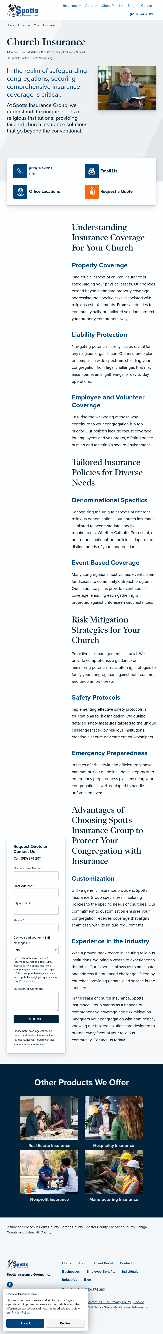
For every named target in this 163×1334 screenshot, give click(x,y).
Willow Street (29, 58)
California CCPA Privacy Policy (108, 1302)
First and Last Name (28, 868)
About (82, 1263)
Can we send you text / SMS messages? (32, 940)
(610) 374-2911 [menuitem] (141, 14)
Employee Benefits (101, 1271)
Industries (69, 1280)
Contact (126, 1263)
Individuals (130, 1271)
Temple (16, 58)
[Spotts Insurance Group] (23, 9)
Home (10, 25)
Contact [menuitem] (147, 6)
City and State (24, 903)
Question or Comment (29, 989)
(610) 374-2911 (95, 1290)
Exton (23, 52)
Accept (25, 1323)
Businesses (71, 1271)
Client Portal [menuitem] (111, 6)
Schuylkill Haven (65, 52)
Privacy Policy (20, 1312)
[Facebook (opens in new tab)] (11, 1285)
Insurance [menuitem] (70, 6)
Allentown (12, 52)
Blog (87, 1280)
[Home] (18, 1264)
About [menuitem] (89, 6)
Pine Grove (47, 52)
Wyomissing (45, 58)
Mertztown (34, 52)
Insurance (24, 25)
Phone (19, 920)
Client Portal (103, 1263)
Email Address (24, 886)
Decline (65, 1323)
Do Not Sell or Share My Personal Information (116, 1307)
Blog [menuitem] (131, 6)
